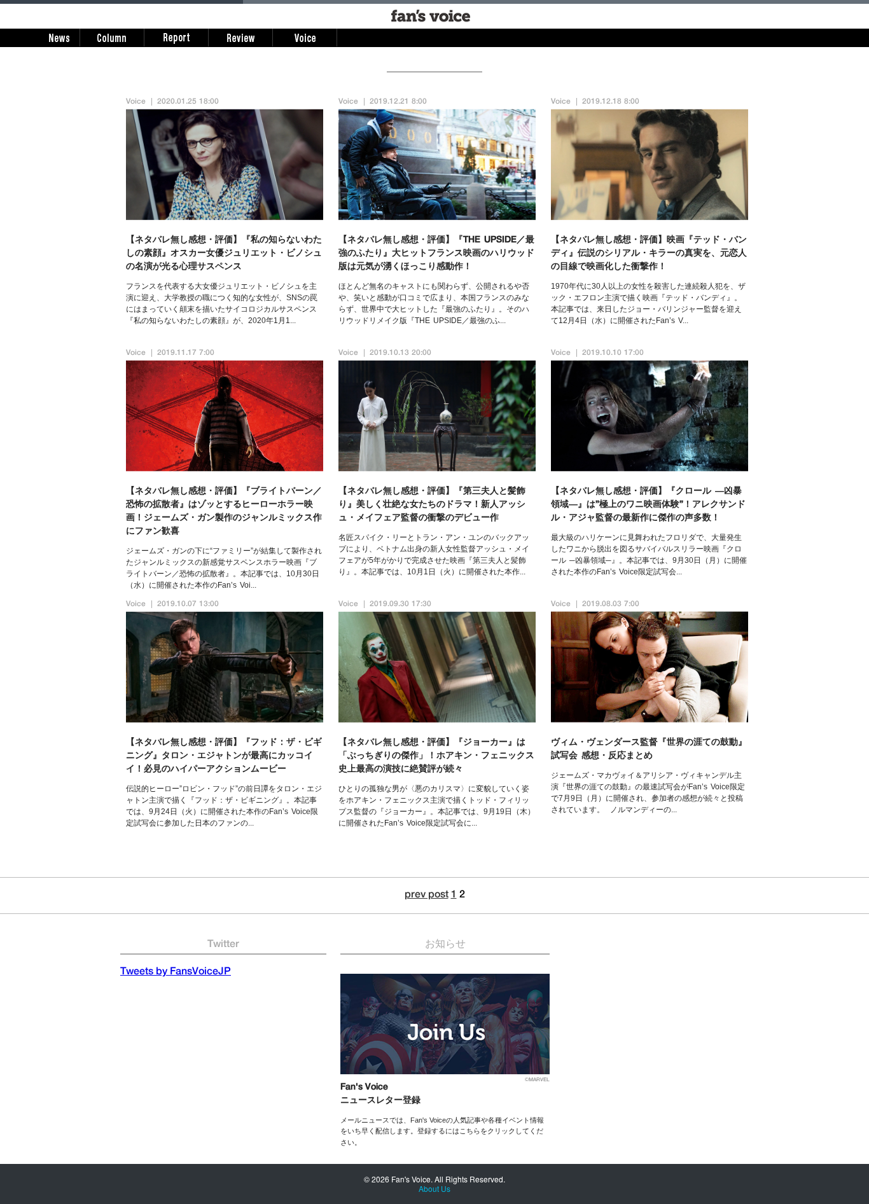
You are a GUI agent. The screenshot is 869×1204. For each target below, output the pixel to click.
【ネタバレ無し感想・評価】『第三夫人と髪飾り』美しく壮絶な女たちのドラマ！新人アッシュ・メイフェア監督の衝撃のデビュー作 (431, 505)
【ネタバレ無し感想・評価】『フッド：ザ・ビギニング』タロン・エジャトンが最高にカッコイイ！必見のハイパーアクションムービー (224, 756)
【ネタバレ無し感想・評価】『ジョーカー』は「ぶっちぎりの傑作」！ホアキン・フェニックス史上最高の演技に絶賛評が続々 (436, 756)
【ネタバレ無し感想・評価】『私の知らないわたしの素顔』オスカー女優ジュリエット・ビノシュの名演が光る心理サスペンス (224, 254)
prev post (426, 895)
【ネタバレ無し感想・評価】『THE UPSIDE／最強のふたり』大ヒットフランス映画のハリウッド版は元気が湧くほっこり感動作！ (436, 254)
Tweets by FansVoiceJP (175, 972)
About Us (434, 1188)
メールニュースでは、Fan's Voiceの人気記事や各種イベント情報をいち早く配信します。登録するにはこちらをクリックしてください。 (442, 1131)
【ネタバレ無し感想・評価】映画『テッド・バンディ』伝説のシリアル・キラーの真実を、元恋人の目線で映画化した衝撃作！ (649, 254)
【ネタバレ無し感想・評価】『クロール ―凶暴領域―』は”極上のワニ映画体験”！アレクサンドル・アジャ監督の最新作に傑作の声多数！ (648, 505)
